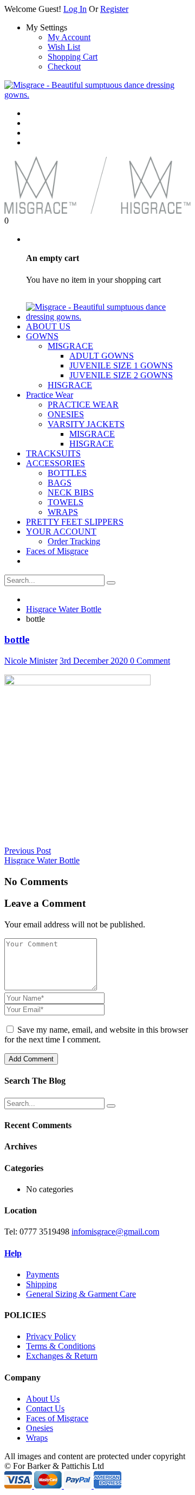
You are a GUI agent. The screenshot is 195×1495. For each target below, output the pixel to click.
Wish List (64, 47)
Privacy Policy (51, 1336)
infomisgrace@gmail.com (115, 1231)
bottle (16, 639)
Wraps (37, 1437)
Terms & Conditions (60, 1346)
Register (114, 9)
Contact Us (45, 1408)
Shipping (41, 1284)
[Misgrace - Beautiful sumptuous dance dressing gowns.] (97, 94)
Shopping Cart (73, 56)
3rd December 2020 (95, 660)
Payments (42, 1274)
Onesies (39, 1428)
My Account (69, 37)
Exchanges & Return (62, 1355)
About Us (43, 1398)
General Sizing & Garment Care (81, 1294)
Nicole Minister (30, 660)
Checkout (64, 66)
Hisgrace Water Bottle (63, 609)
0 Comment (150, 660)
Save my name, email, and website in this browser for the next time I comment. (96, 1034)
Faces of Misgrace (57, 1418)
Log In (75, 9)
